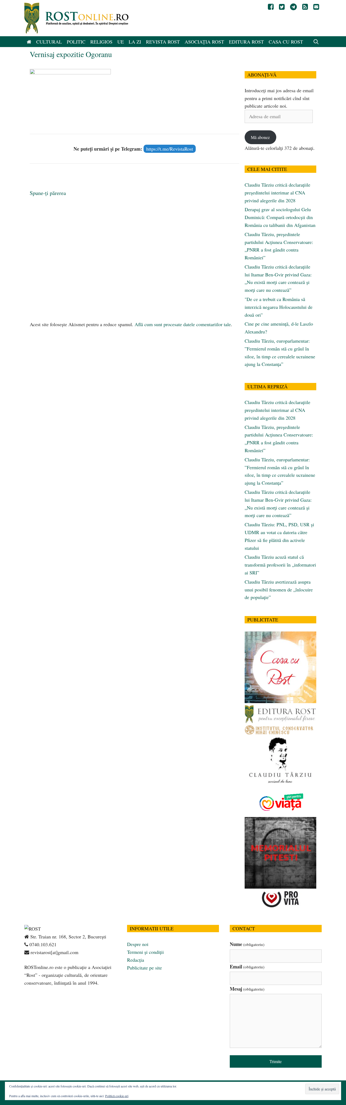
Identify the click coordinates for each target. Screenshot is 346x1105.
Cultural (49, 41)
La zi (135, 41)
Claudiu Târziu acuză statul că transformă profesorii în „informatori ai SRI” (280, 565)
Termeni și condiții (145, 952)
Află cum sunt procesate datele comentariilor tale (183, 324)
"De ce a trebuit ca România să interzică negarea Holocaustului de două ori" (278, 307)
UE (120, 41)
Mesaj (247, 988)
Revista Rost (163, 41)
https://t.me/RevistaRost (169, 148)
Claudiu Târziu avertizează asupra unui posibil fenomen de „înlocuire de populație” (279, 589)
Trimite (276, 1061)
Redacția (135, 960)
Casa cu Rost (286, 41)
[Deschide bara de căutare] (316, 41)
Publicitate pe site (144, 967)
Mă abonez (260, 137)
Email (247, 966)
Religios (101, 41)
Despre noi (137, 944)
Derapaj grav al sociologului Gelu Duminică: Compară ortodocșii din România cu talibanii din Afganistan (280, 217)
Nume (247, 944)
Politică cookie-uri (116, 1096)
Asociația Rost (204, 41)
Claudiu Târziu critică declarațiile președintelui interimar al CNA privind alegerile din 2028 (277, 192)
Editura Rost (246, 41)
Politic (76, 41)
